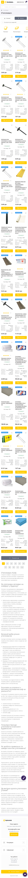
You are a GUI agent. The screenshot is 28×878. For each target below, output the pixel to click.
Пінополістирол (7, 668)
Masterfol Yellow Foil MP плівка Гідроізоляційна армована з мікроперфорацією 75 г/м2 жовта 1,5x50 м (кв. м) (21, 186)
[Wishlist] (12, 37)
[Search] (2, 6)
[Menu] (2, 2)
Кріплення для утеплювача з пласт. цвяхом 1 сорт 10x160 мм (6, 186)
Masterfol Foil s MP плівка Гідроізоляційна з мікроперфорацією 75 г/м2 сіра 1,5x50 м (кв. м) (7, 273)
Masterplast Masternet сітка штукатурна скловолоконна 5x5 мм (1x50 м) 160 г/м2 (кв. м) (21, 230)
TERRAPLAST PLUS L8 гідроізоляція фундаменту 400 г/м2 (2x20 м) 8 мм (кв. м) (6, 229)
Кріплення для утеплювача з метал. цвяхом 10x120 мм (20, 141)
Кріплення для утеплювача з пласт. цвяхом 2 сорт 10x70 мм (6, 99)
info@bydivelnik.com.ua (14, 865)
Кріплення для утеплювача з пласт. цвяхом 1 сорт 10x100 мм (20, 99)
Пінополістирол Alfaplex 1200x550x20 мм (6, 450)
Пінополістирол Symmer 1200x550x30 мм (6, 403)
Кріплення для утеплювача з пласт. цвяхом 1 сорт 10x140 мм (20, 55)
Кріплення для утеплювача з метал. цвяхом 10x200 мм (6, 317)
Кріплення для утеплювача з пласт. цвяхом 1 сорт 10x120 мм (6, 55)
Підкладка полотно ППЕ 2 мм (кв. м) (6, 359)
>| (22, 567)
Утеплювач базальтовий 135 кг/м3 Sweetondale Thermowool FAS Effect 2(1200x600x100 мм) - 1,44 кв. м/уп (21, 360)
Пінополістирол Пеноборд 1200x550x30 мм (19, 532)
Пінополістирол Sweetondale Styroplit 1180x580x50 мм (20, 273)
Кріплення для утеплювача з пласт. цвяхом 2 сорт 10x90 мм (6, 141)
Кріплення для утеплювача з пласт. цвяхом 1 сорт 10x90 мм (20, 451)
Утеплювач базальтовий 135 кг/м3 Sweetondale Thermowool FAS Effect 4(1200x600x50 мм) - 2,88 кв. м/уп (21, 405)
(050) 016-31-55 (20, 2)
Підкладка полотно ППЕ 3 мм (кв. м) (6, 491)
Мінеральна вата (7, 646)
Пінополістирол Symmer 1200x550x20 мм (20, 492)
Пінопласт (5, 661)
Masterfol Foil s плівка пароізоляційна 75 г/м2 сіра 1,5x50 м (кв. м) (20, 316)
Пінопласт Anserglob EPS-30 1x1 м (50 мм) (6, 531)
